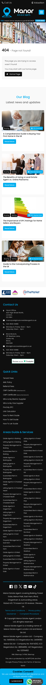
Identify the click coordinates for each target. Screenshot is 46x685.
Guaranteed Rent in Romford (31, 530)
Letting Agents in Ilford (32, 479)
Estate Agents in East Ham (12, 531)
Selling (14, 172)
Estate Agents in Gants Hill (33, 457)
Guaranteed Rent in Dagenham (10, 526)
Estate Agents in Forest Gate (11, 570)
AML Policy (7, 382)
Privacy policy (34, 610)
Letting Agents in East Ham (11, 535)
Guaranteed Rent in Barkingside (10, 477)
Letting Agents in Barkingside (9, 465)
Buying (6, 128)
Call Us (8, 2)
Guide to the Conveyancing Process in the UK (21, 265)
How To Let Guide (10, 423)
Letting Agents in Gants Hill (33, 460)
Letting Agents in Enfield (11, 556)
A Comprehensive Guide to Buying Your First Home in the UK (21, 135)
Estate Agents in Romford (33, 516)
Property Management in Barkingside (12, 471)
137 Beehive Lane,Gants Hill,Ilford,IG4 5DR (13, 339)
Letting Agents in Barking (12, 442)
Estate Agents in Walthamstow (29, 556)
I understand (16, 681)
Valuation (38, 2)
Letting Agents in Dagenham (9, 513)
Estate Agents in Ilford (31, 476)
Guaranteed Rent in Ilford (33, 489)
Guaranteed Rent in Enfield (12, 559)
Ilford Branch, (11, 334)
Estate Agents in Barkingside (9, 458)
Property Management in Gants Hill (33, 465)
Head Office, (11, 310)
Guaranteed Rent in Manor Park (33, 511)
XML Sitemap (17, 654)
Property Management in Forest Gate (33, 445)
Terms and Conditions (15, 610)
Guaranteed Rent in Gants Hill (33, 471)
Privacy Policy (17, 662)
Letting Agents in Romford (33, 520)
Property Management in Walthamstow (33, 568)
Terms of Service (34, 662)
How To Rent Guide (11, 415)
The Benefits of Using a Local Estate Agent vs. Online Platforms (20, 178)
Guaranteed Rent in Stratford (31, 549)
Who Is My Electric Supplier (14, 399)
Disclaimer (11, 613)
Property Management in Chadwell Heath (12, 495)
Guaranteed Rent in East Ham (12, 547)
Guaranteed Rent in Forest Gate (33, 452)
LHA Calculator (9, 411)
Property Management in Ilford (33, 483)
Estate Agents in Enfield (11, 552)
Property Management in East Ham (12, 541)
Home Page (14, 74)
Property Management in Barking (12, 446)
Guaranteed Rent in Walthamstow (31, 574)
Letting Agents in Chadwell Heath (12, 489)
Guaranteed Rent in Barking (10, 452)
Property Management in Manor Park (33, 505)
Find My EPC (8, 407)
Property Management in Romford (33, 524)
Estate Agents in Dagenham (9, 507)
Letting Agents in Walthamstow (30, 562)
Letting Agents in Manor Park (32, 499)
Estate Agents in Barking (12, 438)
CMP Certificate (14, 390)
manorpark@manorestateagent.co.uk (21, 320)
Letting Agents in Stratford (33, 539)
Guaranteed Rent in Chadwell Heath (10, 501)
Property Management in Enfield (12, 564)
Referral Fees (8, 386)
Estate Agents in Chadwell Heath (12, 483)
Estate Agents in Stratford (33, 535)
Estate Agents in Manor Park (32, 493)
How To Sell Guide (10, 419)
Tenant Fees (8, 378)
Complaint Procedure (29, 613)
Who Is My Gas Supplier (13, 403)
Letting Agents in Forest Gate (32, 439)
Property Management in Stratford (33, 543)
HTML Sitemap (28, 654)
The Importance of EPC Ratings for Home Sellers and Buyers (22, 221)
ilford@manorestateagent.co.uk (18, 346)
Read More (9, 141)
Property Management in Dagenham (12, 519)
